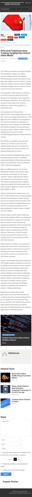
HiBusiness (15, 491)
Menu (27, 2)
